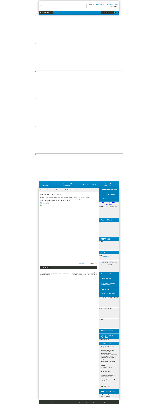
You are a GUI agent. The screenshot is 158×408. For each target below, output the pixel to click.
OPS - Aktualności (59, 189)
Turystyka (65, 12)
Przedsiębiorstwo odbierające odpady (109, 361)
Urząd (51, 12)
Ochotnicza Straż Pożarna (90, 184)
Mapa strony (114, 402)
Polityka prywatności (94, 402)
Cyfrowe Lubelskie (106, 278)
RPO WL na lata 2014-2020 (108, 294)
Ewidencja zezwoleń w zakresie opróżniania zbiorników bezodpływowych (108, 371)
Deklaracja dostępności (107, 330)
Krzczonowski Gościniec (107, 274)
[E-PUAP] (79, 6)
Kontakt (87, 12)
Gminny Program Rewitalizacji (109, 189)
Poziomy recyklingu (105, 382)
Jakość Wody (104, 198)
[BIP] (83, 6)
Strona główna (50, 189)
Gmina (58, 12)
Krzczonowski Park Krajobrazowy (68, 184)
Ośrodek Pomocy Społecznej (47, 184)
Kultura (73, 12)
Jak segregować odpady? (106, 367)
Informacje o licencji (105, 402)
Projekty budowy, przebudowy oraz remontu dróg (109, 283)
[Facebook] (75, 6)
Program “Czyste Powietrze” (108, 194)
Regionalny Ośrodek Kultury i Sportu (109, 184)
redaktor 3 (84, 263)
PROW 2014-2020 (105, 289)
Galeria (80, 12)
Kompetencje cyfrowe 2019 (108, 391)
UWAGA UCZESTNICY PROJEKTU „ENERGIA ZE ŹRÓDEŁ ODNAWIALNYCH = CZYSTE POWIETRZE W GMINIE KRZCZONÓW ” (84, 275)
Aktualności (43, 12)
